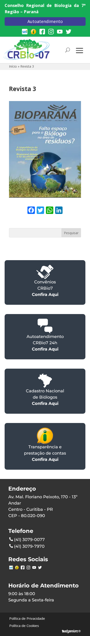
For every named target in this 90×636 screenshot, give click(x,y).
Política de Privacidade (27, 618)
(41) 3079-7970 (29, 546)
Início (13, 66)
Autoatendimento (45, 21)
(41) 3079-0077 (29, 539)
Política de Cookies (24, 625)
